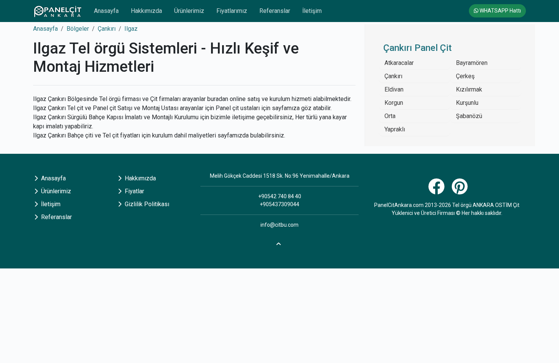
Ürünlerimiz (189, 10)
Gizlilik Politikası (146, 204)
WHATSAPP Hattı (499, 11)
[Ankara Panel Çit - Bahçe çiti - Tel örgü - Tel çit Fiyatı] (57, 11)
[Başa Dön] (279, 242)
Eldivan (393, 89)
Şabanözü (469, 116)
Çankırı (107, 28)
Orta (389, 116)
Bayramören (472, 62)
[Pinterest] (461, 191)
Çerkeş (465, 76)
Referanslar (274, 10)
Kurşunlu (467, 102)
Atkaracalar (399, 62)
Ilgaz (131, 28)
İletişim (312, 10)
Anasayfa (106, 10)
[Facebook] (437, 191)
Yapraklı (394, 129)
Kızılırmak (469, 89)
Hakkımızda (146, 10)
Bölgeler (78, 28)
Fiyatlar (133, 191)
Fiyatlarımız (231, 10)
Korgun (393, 102)
